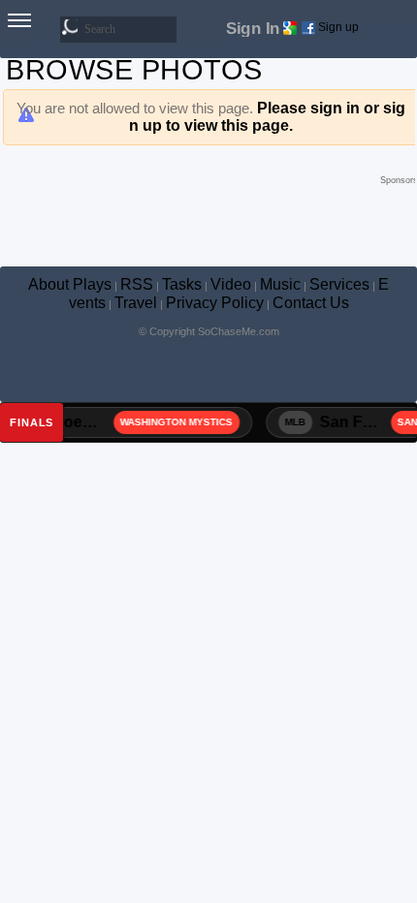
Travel (135, 303)
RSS (136, 284)
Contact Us (311, 303)
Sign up (338, 27)
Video (230, 284)
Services (339, 284)
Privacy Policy (215, 303)
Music (280, 284)
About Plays (70, 284)
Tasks (182, 284)
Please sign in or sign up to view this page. (267, 117)
